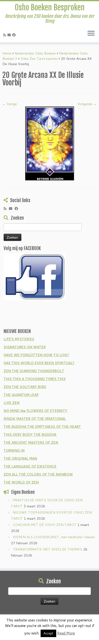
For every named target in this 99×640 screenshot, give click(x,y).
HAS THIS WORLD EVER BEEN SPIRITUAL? (39, 363)
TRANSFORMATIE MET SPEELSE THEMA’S (47, 549)
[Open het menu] (91, 33)
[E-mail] (9, 35)
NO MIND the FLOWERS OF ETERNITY (35, 410)
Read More (66, 633)
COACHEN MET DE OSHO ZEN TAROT (44, 524)
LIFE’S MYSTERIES (19, 339)
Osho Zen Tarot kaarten (38, 58)
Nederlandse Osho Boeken (35, 53)
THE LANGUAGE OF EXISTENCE (30, 466)
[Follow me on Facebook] (14, 35)
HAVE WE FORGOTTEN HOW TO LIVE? (36, 355)
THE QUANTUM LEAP (21, 394)
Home (6, 53)
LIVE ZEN (11, 402)
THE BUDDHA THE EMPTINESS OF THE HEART (42, 426)
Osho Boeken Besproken (50, 7)
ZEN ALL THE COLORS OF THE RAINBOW (38, 474)
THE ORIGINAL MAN (20, 458)
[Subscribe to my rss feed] (5, 35)
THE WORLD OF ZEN (21, 482)
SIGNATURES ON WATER (25, 347)
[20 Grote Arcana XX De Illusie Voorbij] (49, 143)
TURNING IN (14, 450)
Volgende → (87, 104)
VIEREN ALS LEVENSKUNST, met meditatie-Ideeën (54, 537)
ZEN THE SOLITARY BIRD (25, 386)
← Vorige (9, 104)
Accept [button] (48, 633)
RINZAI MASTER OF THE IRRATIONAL (35, 418)
